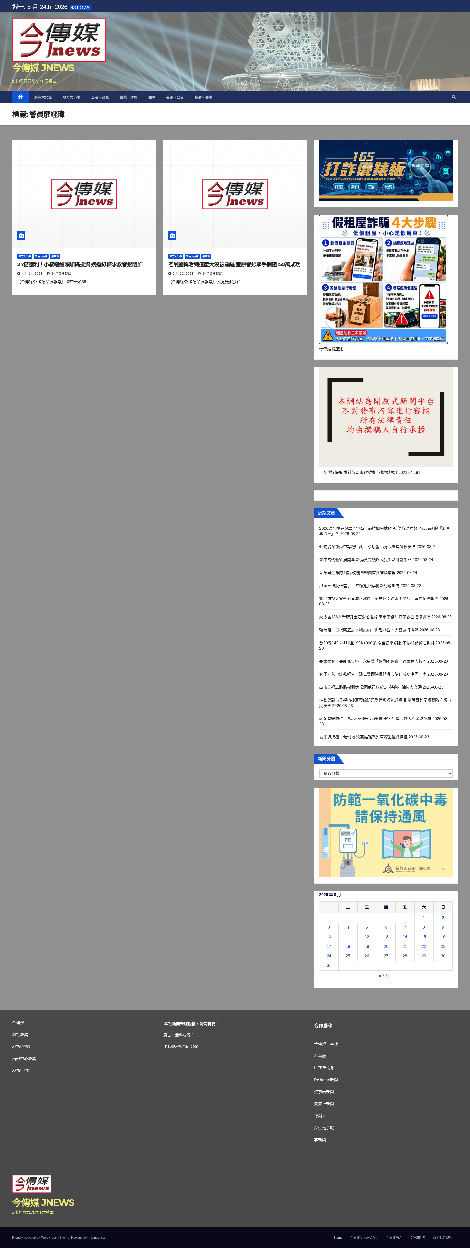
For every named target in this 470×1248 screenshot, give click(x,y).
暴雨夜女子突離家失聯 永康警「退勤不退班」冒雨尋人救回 (372, 661)
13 (386, 937)
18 (348, 946)
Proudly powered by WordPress (35, 1237)
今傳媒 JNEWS (43, 67)
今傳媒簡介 (394, 1237)
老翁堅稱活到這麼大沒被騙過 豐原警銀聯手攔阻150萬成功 (234, 264)
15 (424, 937)
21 (405, 946)
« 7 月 (384, 976)
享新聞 (320, 1140)
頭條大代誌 (43, 97)
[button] (454, 97)
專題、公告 (175, 97)
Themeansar (96, 1237)
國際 (151, 97)
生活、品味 (100, 97)
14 (405, 937)
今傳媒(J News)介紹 (364, 1237)
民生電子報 (324, 1128)
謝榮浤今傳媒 (61, 273)
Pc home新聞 (326, 1080)
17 (329, 946)
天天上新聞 (324, 1104)
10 (329, 937)
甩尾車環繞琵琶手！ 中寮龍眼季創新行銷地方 (359, 586)
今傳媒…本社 (326, 1044)
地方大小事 (72, 97)
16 (443, 937)
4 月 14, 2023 (32, 273)
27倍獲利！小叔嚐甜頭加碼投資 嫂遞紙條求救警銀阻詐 (79, 264)
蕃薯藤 (320, 1056)
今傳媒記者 (417, 1237)
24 (329, 956)
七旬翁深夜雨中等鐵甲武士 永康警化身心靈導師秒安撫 (367, 547)
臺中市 (55, 256)
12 (367, 937)
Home (338, 1237)
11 (348, 937)
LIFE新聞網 (324, 1068)
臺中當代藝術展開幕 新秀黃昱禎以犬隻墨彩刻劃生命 (365, 560)
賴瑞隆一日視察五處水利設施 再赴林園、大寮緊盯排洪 (368, 630)
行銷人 (320, 1116)
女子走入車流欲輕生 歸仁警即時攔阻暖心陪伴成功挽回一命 (372, 674)
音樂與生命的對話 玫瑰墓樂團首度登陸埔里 (357, 573)
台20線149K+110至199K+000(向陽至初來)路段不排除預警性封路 (377, 643)
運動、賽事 (203, 97)
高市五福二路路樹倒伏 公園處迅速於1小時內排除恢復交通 (370, 687)
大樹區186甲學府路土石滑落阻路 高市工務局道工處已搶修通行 (374, 617)
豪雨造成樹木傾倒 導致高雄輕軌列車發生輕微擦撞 (363, 737)
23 (443, 946)
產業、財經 (129, 97)
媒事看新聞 (324, 1092)
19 (367, 946)
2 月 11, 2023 (183, 273)
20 (386, 946)
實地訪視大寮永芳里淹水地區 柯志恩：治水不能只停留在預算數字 (378, 599)
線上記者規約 (442, 1237)
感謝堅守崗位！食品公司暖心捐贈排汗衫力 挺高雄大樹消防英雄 (375, 719)
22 (424, 946)
